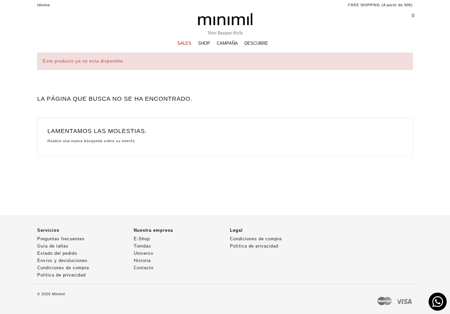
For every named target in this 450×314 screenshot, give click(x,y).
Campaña (227, 43)
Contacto (144, 267)
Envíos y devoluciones (62, 260)
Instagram (344, 233)
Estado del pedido (57, 253)
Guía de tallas (53, 246)
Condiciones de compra (63, 267)
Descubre (256, 43)
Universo (143, 253)
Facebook (331, 233)
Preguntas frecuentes (61, 238)
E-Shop (142, 238)
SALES (184, 43)
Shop (204, 43)
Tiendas (142, 246)
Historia (142, 260)
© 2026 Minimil (51, 294)
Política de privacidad (61, 275)
